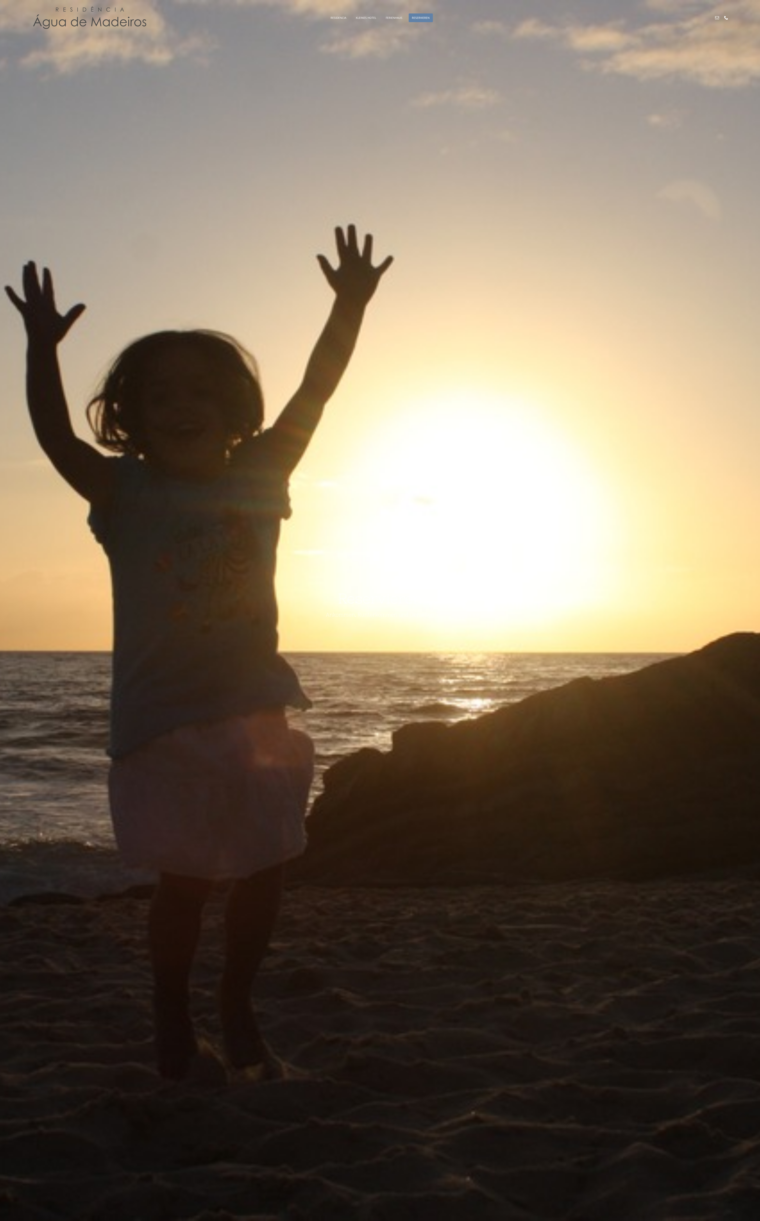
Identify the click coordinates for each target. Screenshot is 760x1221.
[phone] (726, 17)
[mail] (717, 17)
